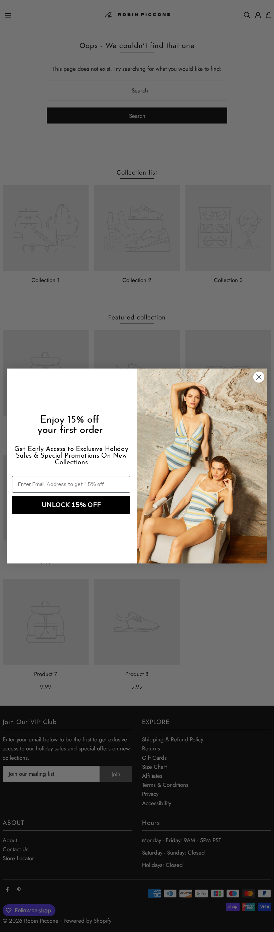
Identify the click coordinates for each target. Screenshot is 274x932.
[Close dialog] (259, 377)
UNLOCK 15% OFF (71, 504)
